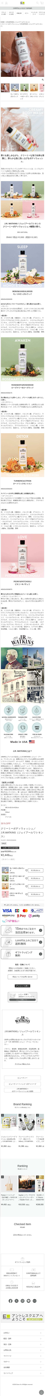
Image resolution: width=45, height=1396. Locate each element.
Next (41, 54)
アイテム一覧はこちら (22, 1064)
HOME (2, 22)
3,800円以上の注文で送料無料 (22, 8)
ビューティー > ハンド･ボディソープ (22, 1084)
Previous (3, 54)
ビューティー (22, 1078)
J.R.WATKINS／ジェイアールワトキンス (18, 22)
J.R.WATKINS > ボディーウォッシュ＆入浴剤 (22, 1090)
